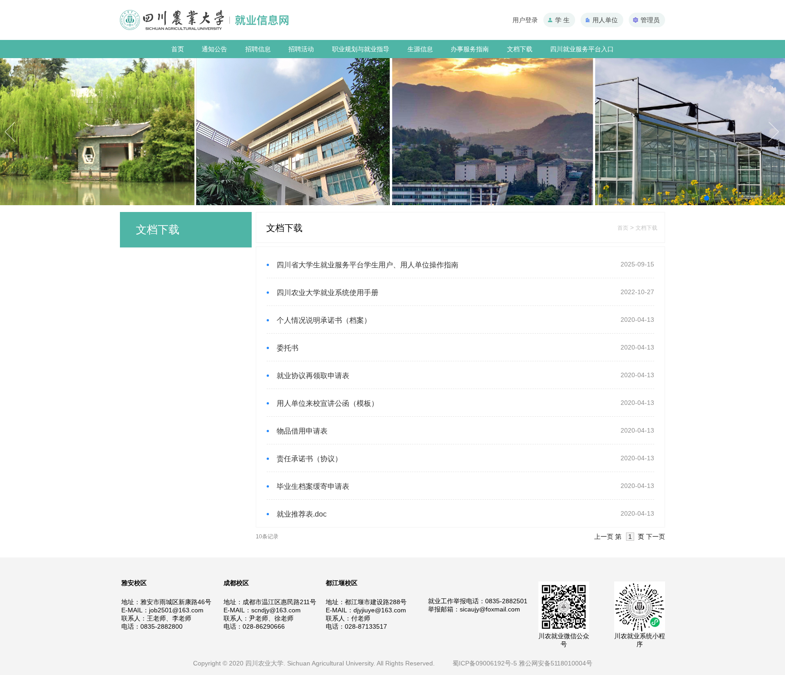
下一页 (655, 536)
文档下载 (519, 49)
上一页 (603, 536)
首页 (177, 49)
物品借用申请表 (302, 431)
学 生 (562, 20)
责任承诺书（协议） (309, 459)
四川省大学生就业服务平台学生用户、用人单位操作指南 (367, 265)
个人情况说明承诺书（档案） (324, 320)
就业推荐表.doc (302, 514)
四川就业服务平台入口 (582, 49)
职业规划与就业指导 (360, 49)
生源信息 (420, 49)
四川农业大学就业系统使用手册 (327, 292)
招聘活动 (301, 49)
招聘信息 (258, 49)
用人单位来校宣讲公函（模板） (327, 403)
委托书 (287, 348)
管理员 (650, 20)
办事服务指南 (470, 49)
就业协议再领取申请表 (313, 375)
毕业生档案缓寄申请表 (313, 486)
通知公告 (214, 49)
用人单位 (605, 20)
